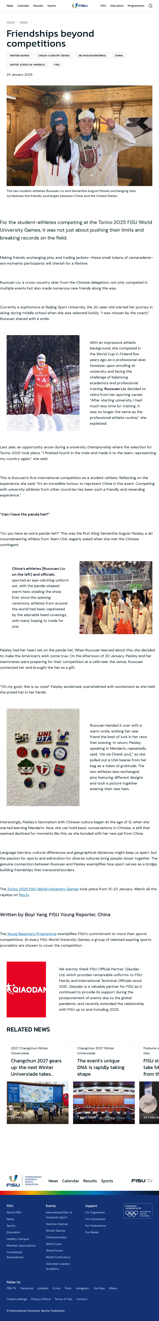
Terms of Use (63, 1299)
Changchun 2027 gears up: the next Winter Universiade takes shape (36, 1067)
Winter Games (19, 55)
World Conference (58, 1257)
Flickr (68, 1288)
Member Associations (21, 1245)
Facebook (26, 1288)
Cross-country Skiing (54, 55)
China (119, 55)
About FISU (14, 1212)
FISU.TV (11, 1288)
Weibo (113, 1288)
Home (11, 22)
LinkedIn (42, 1288)
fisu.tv (24, 894)
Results (38, 6)
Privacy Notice (41, 1299)
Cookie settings (17, 1299)
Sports (51, 6)
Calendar (23, 6)
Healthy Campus (18, 1239)
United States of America (27, 64)
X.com (56, 1288)
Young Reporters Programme (31, 933)
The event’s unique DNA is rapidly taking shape (100, 1067)
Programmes (136, 6)
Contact (81, 1299)
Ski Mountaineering (92, 55)
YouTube (99, 1288)
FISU (103, 6)
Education (117, 6)
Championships (56, 1237)
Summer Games (57, 1224)
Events (51, 1205)
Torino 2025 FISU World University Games (42, 889)
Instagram (82, 1288)
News (10, 6)
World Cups (54, 1244)
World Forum (54, 1250)
